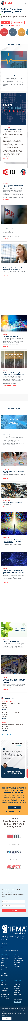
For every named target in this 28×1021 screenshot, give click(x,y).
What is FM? (17, 984)
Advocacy (16, 997)
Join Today (5, 22)
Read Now (5, 88)
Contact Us (4, 943)
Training (21, 32)
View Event (4, 730)
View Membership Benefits (13, 811)
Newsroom (4, 946)
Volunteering (17, 994)
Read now (5, 238)
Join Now (14, 807)
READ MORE (6, 199)
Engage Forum (4, 982)
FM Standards (4, 998)
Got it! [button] (6, 1018)
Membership (4, 32)
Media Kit (16, 966)
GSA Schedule (4, 975)
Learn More (6, 650)
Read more (6, 689)
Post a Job (16, 964)
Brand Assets (17, 999)
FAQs (2, 948)
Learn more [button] (4, 1015)
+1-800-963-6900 (14, 950)
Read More (4, 709)
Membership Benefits (18, 22)
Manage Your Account (16, 25)
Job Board (3, 996)
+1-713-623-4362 (5, 950)
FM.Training (4, 973)
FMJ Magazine (4, 988)
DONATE (17, 1002)
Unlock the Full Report (9, 385)
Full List (5, 158)
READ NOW (5, 346)
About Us (16, 982)
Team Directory (18, 990)
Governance (17, 992)
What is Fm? (13, 32)
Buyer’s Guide (4, 994)
